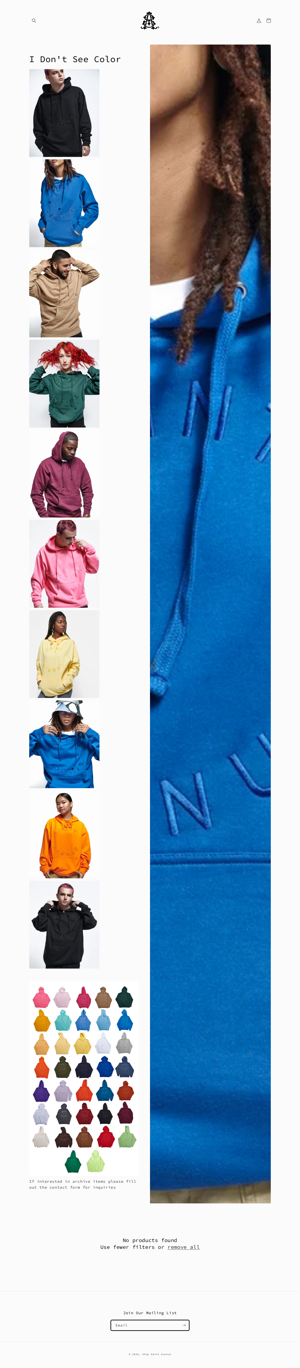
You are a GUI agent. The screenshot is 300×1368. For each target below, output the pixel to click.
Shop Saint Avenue (156, 1354)
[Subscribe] (184, 1325)
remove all (184, 1247)
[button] (34, 20)
